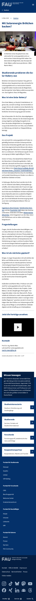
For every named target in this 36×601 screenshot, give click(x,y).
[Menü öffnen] (33, 5)
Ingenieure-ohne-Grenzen (10, 208)
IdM (4, 525)
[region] (18, 327)
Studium (15, 18)
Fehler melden (6, 576)
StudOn (5, 471)
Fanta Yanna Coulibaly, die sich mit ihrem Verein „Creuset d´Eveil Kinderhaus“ (18, 169)
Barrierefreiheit (17, 572)
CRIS (4, 490)
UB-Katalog (6, 479)
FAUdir (5, 514)
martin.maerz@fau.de (9, 350)
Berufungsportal (8, 494)
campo (5, 475)
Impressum (23, 568)
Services (16, 599)
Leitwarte (6, 522)
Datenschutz (6, 572)
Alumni (5, 537)
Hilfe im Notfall (13, 568)
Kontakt (4, 568)
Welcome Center (8, 498)
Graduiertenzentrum (9, 502)
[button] (18, 327)
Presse (5, 541)
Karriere (5, 545)
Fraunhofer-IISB (15, 210)
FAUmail (5, 467)
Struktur (4, 599)
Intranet (5, 518)
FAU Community (8, 549)
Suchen (29, 599)
